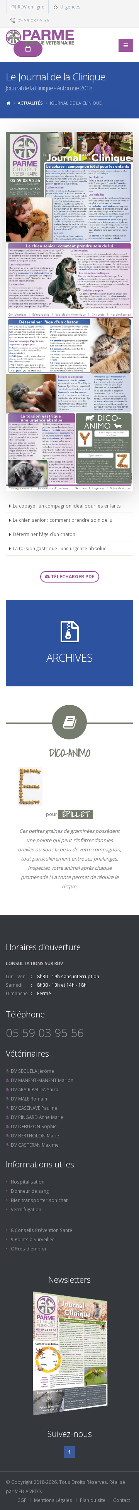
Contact (121, 1500)
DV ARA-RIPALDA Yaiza (34, 1089)
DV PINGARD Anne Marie (37, 1117)
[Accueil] (8, 103)
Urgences (70, 6)
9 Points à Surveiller (32, 1239)
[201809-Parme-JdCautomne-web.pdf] (69, 221)
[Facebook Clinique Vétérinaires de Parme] (69, 1452)
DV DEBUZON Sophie (34, 1126)
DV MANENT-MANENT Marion (42, 1080)
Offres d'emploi (28, 1248)
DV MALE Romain (29, 1098)
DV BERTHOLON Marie (35, 1135)
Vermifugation (26, 1209)
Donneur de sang (30, 1191)
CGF (21, 1500)
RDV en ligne (31, 6)
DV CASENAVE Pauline (34, 1108)
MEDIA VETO (28, 1491)
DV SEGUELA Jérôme (32, 1071)
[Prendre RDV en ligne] (28, 49)
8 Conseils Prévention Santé (41, 1230)
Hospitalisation (27, 1182)
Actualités (30, 103)
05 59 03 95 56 (33, 20)
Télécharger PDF (72, 576)
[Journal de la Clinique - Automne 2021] (69, 1353)
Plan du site (92, 1500)
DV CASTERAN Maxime (35, 1145)
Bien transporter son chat (39, 1200)
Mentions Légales (53, 1500)
